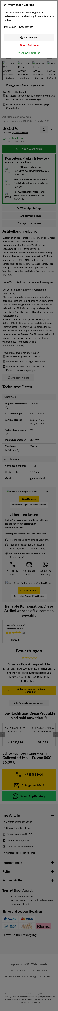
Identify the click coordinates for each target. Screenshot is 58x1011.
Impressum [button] (10, 26)
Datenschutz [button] (26, 26)
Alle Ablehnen (31, 44)
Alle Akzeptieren (30, 52)
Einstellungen (30, 37)
